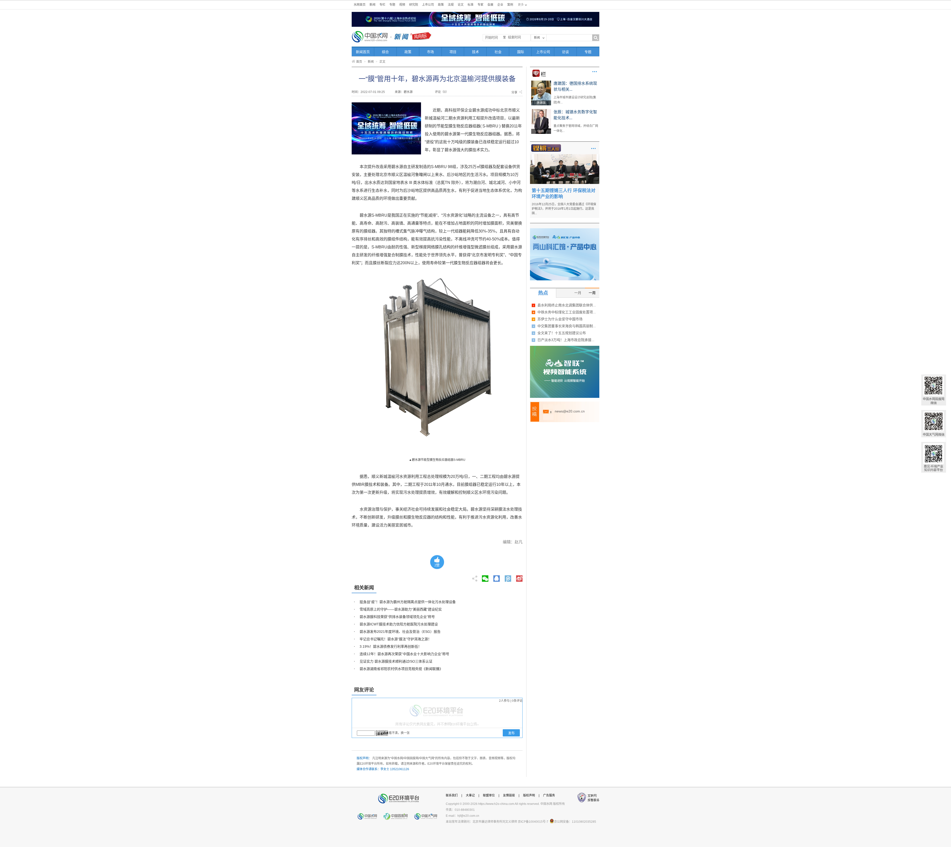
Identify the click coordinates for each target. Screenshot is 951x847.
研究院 (413, 4)
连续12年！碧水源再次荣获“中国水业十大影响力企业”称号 (404, 654)
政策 (441, 4)
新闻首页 (363, 52)
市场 (430, 52)
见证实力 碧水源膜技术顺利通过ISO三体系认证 (396, 661)
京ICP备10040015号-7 (533, 821)
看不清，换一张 (399, 733)
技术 (475, 52)
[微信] (485, 577)
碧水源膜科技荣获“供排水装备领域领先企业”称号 (397, 617)
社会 (498, 52)
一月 (577, 293)
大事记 (470, 795)
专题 (392, 4)
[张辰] (541, 111)
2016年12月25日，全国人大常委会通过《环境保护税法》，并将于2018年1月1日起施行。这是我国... (564, 209)
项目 (452, 52)
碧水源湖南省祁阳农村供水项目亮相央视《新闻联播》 (401, 669)
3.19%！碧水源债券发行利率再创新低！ (391, 646)
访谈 (565, 52)
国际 (520, 52)
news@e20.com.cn (570, 411)
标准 (471, 4)
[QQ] (496, 577)
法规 (451, 4)
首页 (359, 61)
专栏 (382, 4)
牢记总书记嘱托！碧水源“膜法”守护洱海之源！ (395, 639)
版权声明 (529, 795)
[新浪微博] (519, 577)
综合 (385, 52)
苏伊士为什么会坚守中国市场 (559, 319)
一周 (592, 293)
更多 (594, 71)
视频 (402, 4)
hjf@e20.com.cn (468, 816)
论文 (461, 4)
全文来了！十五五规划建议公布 (561, 333)
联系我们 (452, 795)
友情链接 (509, 795)
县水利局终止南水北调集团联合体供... (566, 305)
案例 (510, 4)
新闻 (372, 4)
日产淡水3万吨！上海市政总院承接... (565, 340)
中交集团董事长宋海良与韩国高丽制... (566, 326)
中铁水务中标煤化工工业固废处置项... (566, 312)
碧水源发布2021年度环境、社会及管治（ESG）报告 (400, 632)
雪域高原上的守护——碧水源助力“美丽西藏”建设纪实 (401, 609)
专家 (480, 4)
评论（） (442, 92)
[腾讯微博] (508, 577)
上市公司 (428, 4)
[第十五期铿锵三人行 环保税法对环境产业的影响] (564, 156)
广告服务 (549, 795)
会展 (490, 4)
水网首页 (360, 4)
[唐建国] (541, 82)
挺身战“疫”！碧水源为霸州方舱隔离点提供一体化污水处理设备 (408, 602)
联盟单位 (489, 795)
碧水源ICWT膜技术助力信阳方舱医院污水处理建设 (399, 624)
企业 (500, 4)
